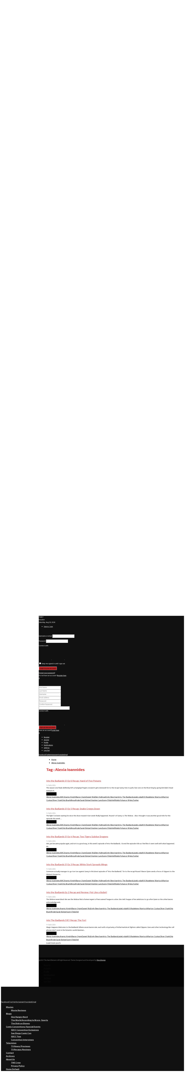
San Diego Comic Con (21, 1033)
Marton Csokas (153, 908)
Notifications (48, 745)
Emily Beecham (112, 797)
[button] (45, 659)
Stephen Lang (96, 800)
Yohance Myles (126, 800)
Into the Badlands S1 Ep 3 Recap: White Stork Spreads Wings (76, 864)
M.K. (143, 797)
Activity (46, 740)
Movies (9, 1007)
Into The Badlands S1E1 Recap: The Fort (66, 920)
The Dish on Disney (20, 1023)
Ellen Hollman (100, 797)
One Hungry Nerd (19, 1017)
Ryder (77, 800)
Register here (61, 675)
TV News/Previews (20, 1046)
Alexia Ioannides (53, 797)
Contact (10, 1053)
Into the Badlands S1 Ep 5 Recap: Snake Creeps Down (73, 808)
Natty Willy (52, 785)
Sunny (104, 800)
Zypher (136, 800)
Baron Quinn (81, 797)
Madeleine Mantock (153, 797)
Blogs (9, 1013)
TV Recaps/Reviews (21, 1049)
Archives (10, 1056)
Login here (55, 730)
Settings (46, 748)
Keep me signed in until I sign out (53, 663)
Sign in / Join (48, 626)
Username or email (45, 636)
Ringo (73, 800)
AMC (62, 797)
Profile (46, 742)
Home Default (12, 1069)
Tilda (109, 800)
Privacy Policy (18, 1066)
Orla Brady (66, 800)
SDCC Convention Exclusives (25, 1030)
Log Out (47, 750)
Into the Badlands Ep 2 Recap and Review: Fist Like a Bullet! (76, 892)
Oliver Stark (57, 800)
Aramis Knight (70, 797)
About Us (10, 1059)
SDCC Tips (16, 1036)
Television (11, 1043)
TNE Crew (16, 1062)
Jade (135, 797)
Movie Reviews (18, 1010)
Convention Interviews (22, 1039)
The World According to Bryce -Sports (29, 1020)
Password (42, 641)
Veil (112, 800)
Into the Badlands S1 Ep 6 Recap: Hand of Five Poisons (73, 780)
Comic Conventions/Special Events (23, 1026)
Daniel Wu (90, 797)
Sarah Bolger (85, 800)
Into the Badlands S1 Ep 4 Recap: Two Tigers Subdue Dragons (77, 836)
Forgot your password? (47, 673)
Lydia (139, 797)
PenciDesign (101, 960)
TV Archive (51, 775)
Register (46, 737)
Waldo (117, 800)
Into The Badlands (126, 797)
